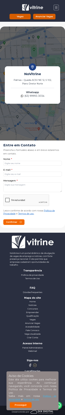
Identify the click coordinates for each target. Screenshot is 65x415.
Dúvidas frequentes (32, 292)
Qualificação (32, 316)
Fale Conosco (32, 330)
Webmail (32, 351)
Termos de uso (31, 399)
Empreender (32, 312)
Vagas (20, 16)
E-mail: (7, 170)
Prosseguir (21, 405)
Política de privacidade (32, 275)
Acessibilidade (32, 326)
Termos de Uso (32, 278)
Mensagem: (10, 180)
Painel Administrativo (32, 347)
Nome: (7, 159)
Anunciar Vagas (44, 16)
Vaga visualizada (32, 334)
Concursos (32, 309)
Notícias (32, 305)
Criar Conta (32, 337)
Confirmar (11, 222)
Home (32, 301)
